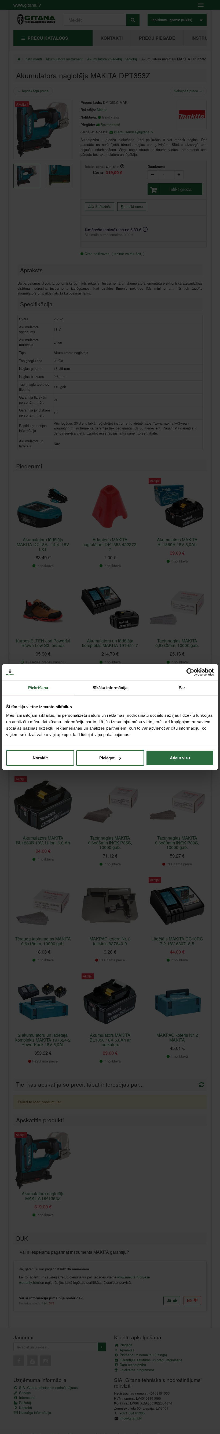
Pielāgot (107, 757)
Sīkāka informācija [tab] (110, 687)
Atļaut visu (180, 757)
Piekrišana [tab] (38, 687)
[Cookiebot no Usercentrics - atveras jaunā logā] (190, 672)
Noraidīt (40, 757)
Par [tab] (182, 687)
